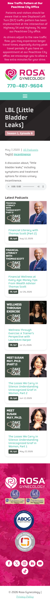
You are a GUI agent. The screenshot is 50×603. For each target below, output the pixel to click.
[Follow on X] (16, 563)
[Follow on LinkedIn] (32, 563)
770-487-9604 (25, 86)
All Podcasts (30, 150)
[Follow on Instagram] (24, 563)
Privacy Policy (25, 596)
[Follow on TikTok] (25, 571)
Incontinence (22, 154)
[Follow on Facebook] (9, 563)
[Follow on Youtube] (40, 563)
